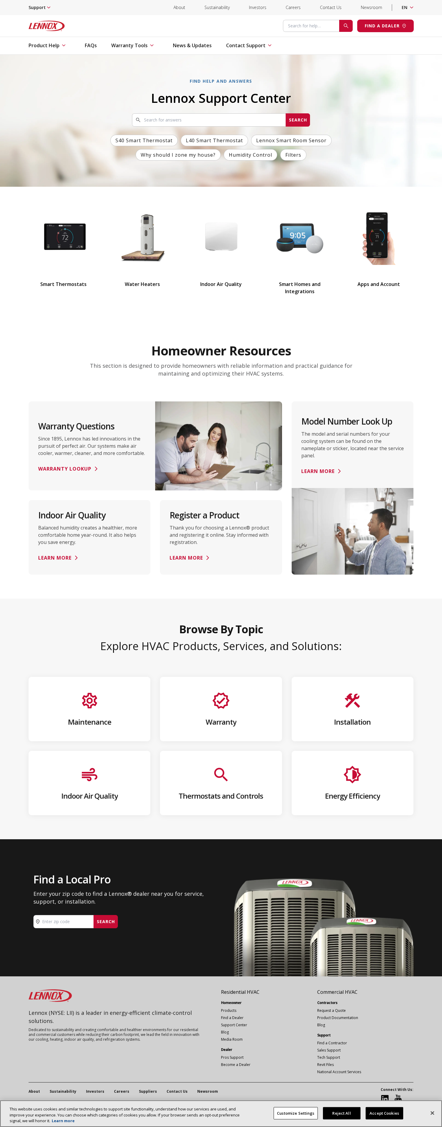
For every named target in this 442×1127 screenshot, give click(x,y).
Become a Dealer (235, 1064)
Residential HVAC (240, 992)
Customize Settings (295, 1113)
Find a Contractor (332, 1043)
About (179, 7)
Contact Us (331, 7)
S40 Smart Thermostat (144, 140)
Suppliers (148, 1091)
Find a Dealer (232, 1017)
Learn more (63, 1120)
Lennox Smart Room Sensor (291, 140)
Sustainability (217, 7)
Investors (257, 7)
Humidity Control (250, 155)
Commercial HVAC (337, 992)
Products (228, 1010)
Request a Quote (331, 1010)
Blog (225, 1032)
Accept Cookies (384, 1113)
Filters (293, 155)
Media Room (232, 1039)
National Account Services (339, 1071)
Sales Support (329, 1050)
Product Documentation (337, 1017)
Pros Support (232, 1057)
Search (298, 120)
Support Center (234, 1024)
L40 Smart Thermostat (214, 140)
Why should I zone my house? (178, 155)
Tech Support (328, 1057)
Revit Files (325, 1064)
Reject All (341, 1113)
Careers (293, 7)
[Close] (432, 1112)
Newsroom (371, 7)
